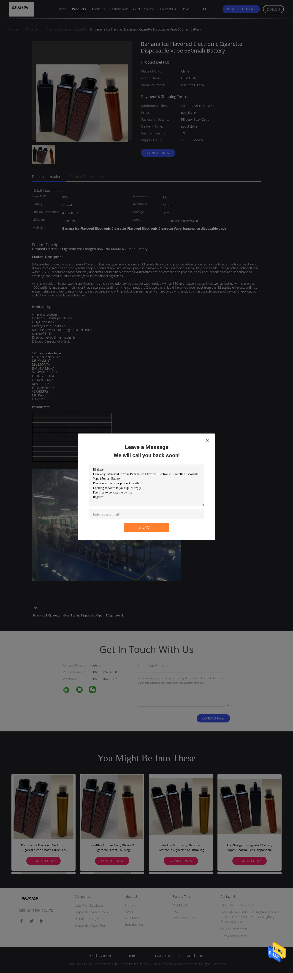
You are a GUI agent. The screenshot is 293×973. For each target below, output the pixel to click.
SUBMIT (146, 527)
